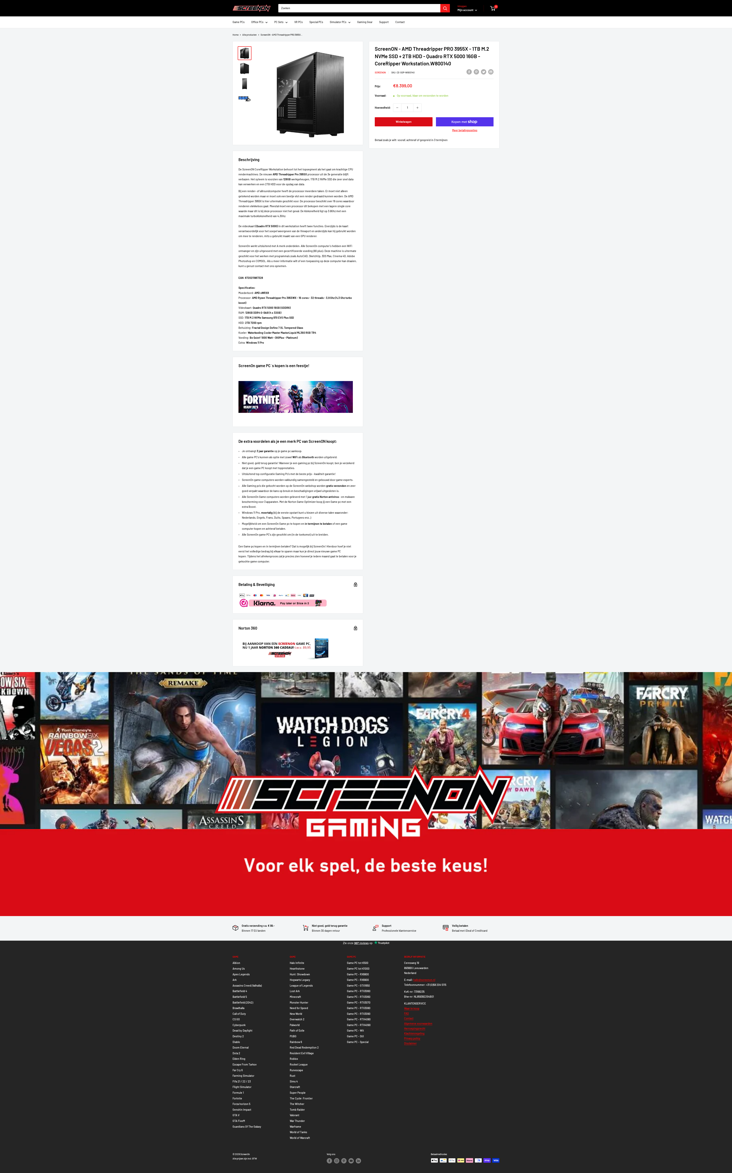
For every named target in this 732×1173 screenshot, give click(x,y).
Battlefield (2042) (243, 1002)
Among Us (239, 968)
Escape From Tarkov (245, 1064)
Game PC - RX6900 (358, 979)
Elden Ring (239, 1058)
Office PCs (257, 22)
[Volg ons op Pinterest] (344, 1160)
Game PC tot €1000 (358, 968)
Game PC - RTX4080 (359, 1019)
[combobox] (359, 8)
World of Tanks (298, 1132)
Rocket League (299, 1064)
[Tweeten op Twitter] (483, 72)
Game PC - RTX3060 (358, 991)
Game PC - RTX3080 (358, 1008)
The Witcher (297, 1104)
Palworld (295, 1025)
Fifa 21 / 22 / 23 (242, 1081)
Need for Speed (299, 1008)
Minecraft (295, 996)
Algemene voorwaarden (418, 1023)
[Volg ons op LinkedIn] (358, 1160)
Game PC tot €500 (357, 962)
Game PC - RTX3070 (358, 1002)
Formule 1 (238, 1092)
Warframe (295, 1126)
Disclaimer (410, 1043)
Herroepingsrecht (414, 1028)
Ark (235, 979)
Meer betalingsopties (464, 130)
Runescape (296, 1070)
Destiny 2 (238, 1036)
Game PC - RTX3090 (358, 1013)
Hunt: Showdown (300, 974)
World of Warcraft (300, 1137)
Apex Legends (241, 974)
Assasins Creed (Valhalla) (247, 985)
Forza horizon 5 (241, 1104)
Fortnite (237, 1098)
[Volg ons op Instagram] (336, 1160)
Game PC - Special (357, 1042)
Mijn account (466, 10)
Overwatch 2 (297, 1019)
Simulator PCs (338, 22)
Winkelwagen (404, 121)
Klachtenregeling (414, 1033)
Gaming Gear (364, 22)
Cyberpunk (239, 1025)
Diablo (236, 1042)
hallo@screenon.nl (424, 979)
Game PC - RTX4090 (359, 1025)
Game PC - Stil (355, 1036)
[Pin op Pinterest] (476, 72)
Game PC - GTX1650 (358, 985)
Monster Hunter (299, 1002)
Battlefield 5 (240, 996)
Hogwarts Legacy (300, 979)
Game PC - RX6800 (358, 974)
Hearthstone (297, 968)
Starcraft (295, 1087)
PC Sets (278, 22)
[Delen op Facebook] (469, 72)
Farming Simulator (243, 1075)
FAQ (406, 1013)
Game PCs (239, 22)
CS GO (236, 1019)
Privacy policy (412, 1038)
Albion (236, 962)
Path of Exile (297, 1030)
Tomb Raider (297, 1109)
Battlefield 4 (240, 991)
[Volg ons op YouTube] (351, 1160)
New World (296, 1013)
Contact (400, 22)
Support (384, 22)
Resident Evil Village (302, 1053)
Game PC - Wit (355, 1030)
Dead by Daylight (242, 1030)
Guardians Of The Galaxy (247, 1126)
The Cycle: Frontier (301, 1098)
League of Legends (301, 985)
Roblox (294, 1058)
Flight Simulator (242, 1087)
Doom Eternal (241, 1047)
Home (235, 34)
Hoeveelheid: (383, 107)
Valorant (294, 1115)
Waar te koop (411, 1008)
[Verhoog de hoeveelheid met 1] (417, 108)
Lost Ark (295, 991)
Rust (292, 1075)
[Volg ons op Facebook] (329, 1160)
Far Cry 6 (238, 1070)
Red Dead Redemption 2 (304, 1047)
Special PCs (316, 22)
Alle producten (249, 34)
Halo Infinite (297, 962)
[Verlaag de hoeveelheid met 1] (397, 108)
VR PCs (298, 22)
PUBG (293, 1036)
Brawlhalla (238, 1008)
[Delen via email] (491, 72)
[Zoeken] (445, 8)
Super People (298, 1092)
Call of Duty (239, 1013)
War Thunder (297, 1120)
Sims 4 (294, 1081)
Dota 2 (236, 1053)
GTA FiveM (239, 1120)
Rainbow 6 (296, 1042)
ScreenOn (380, 72)
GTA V (236, 1115)
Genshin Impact (242, 1109)
